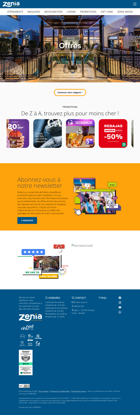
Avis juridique (43, 391)
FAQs (103, 297)
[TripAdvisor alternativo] (26, 368)
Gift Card (107, 11)
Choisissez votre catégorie (69, 92)
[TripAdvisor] (26, 356)
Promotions (88, 11)
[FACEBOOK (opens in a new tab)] (119, 298)
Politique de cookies (78, 391)
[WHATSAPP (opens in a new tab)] (119, 312)
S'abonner (27, 220)
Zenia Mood (125, 11)
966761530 (79, 306)
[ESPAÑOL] (11, 4)
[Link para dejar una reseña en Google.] (97, 245)
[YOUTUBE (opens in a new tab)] (119, 307)
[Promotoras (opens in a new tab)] (27, 327)
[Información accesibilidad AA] (24, 386)
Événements (15, 11)
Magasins (33, 11)
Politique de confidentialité (60, 391)
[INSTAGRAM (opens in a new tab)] (119, 302)
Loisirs (71, 11)
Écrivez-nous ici (80, 302)
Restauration (53, 11)
